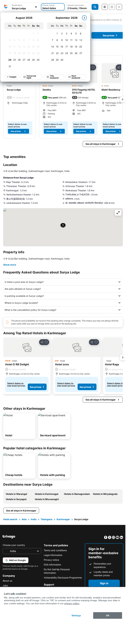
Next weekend (76, 77)
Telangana (46, 519)
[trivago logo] (6, 6)
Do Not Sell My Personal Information (56, 571)
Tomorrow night (31, 77)
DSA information (51, 564)
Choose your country (14, 545)
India (33, 519)
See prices (16, 131)
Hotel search (10, 519)
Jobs (5, 585)
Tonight (12, 77)
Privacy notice (50, 559)
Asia (24, 519)
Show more (9, 264)
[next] (84, 18)
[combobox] (25, 7)
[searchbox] (25, 8)
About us (7, 580)
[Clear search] (36, 7)
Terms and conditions (54, 550)
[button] (25, 7)
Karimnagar (63, 519)
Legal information (52, 555)
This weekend (54, 77)
